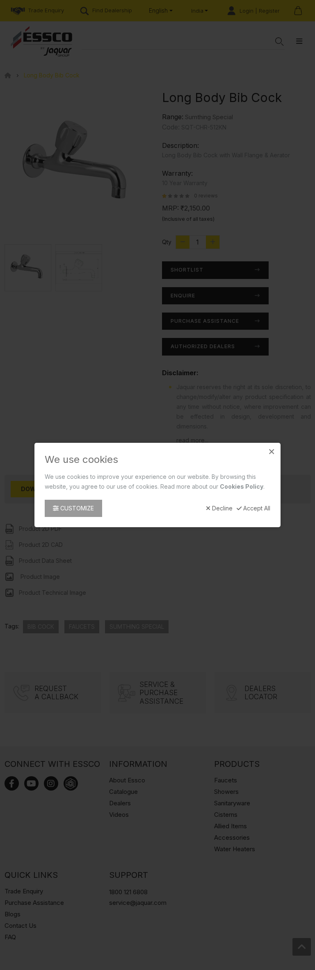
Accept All (256, 508)
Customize (76, 508)
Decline (221, 508)
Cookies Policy (241, 486)
